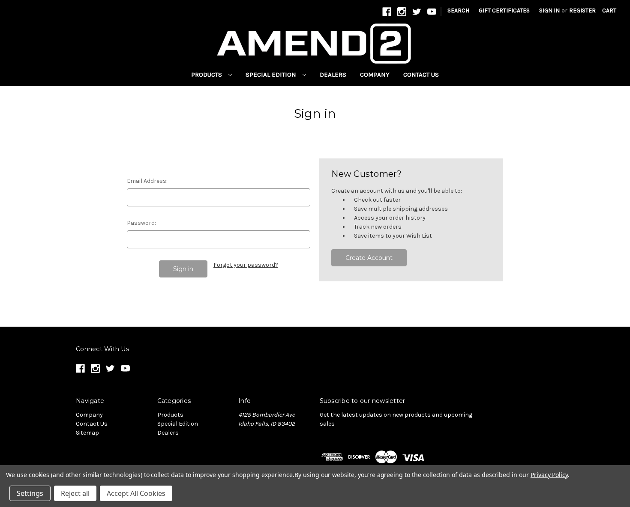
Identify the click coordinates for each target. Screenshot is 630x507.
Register (582, 10)
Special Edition (272, 74)
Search (458, 10)
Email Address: (147, 181)
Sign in (549, 10)
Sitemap (87, 432)
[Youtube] (431, 11)
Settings (30, 493)
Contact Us (421, 74)
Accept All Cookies (136, 493)
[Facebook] (386, 11)
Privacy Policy (549, 475)
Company (375, 74)
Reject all (75, 493)
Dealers (333, 74)
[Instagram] (401, 11)
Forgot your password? (245, 264)
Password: (141, 223)
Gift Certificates (504, 10)
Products (207, 74)
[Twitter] (416, 11)
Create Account (369, 258)
